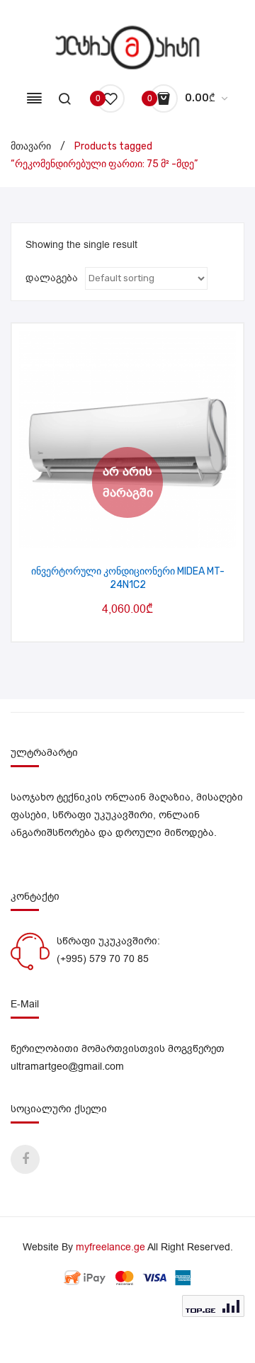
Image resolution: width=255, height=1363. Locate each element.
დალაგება (52, 278)
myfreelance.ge (110, 1247)
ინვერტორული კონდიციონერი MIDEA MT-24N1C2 (128, 578)
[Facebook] (25, 1159)
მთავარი (31, 146)
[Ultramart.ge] (128, 47)
